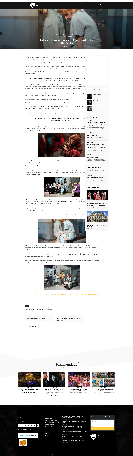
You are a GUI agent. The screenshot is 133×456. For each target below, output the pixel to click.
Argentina (90, 120)
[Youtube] (88, 1)
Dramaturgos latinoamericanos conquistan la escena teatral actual (54, 389)
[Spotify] (82, 1)
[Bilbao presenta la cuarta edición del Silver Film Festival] (97, 216)
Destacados (56, 34)
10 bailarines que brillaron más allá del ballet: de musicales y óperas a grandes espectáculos (96, 124)
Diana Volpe (41, 307)
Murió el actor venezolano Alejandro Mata (97, 167)
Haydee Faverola (29, 309)
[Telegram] (84, 1)
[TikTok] (31, 425)
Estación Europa (48, 307)
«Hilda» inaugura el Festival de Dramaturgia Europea (66, 294)
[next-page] (67, 400)
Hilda (34, 309)
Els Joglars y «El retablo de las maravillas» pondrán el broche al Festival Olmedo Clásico (97, 205)
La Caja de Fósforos (40, 309)
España (89, 223)
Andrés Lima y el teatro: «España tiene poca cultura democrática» (69, 319)
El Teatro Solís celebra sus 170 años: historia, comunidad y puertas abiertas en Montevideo (96, 146)
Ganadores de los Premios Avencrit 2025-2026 (79, 389)
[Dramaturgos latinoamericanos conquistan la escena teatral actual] (54, 379)
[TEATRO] (35, 5)
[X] (86, 1)
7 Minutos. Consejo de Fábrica (31, 307)
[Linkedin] (80, 1)
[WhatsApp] (69, 51)
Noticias (89, 165)
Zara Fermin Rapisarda (99, 107)
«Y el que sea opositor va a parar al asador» (37, 318)
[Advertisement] (97, 70)
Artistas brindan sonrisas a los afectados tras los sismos (103, 389)
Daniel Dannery (97, 94)
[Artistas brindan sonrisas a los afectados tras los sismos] (103, 379)
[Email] (75, 51)
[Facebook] (76, 1)
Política (70, 36)
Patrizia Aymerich (97, 100)
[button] (100, 5)
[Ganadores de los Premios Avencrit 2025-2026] (79, 379)
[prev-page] (64, 400)
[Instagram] (78, 1)
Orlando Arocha (49, 309)
